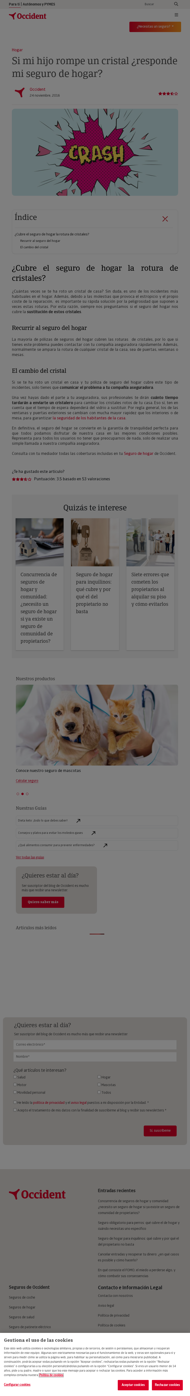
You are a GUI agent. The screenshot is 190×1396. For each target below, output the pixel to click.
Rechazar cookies (167, 1385)
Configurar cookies (17, 1384)
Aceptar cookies (133, 1385)
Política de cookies (51, 1375)
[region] (95, 1364)
